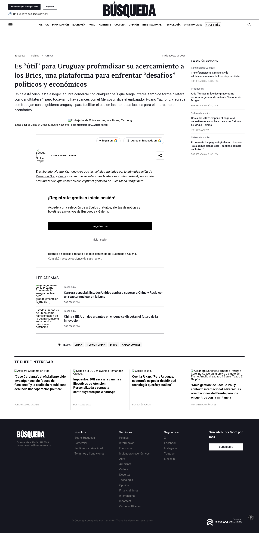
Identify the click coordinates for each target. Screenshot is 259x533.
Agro (92, 24)
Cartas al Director (130, 506)
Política (43, 24)
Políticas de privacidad (89, 448)
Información (60, 24)
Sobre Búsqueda (85, 437)
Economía (78, 24)
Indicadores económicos (134, 453)
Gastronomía (193, 24)
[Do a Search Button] (249, 24)
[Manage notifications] (251, 517)
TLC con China (96, 344)
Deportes (124, 474)
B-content (125, 501)
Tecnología (172, 24)
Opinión (134, 24)
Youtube (169, 453)
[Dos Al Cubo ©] (224, 524)
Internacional (152, 24)
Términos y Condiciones (89, 453)
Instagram (170, 448)
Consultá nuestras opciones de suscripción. (75, 258)
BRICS (113, 344)
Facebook (170, 443)
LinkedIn (169, 459)
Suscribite (226, 447)
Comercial (81, 443)
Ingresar (50, 6)
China (62, 176)
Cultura (120, 24)
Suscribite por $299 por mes (24, 6)
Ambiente (105, 24)
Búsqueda (20, 55)
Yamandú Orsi (45, 176)
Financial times (128, 490)
